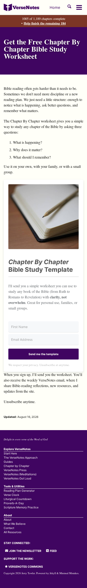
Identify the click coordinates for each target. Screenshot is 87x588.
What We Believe (15, 523)
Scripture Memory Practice (21, 507)
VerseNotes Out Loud (17, 478)
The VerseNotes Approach (21, 457)
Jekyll (53, 573)
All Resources (12, 532)
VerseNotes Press (15, 470)
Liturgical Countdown (18, 499)
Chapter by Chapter (16, 466)
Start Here (10, 453)
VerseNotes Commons (25, 566)
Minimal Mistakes (68, 573)
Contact (9, 528)
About (7, 519)
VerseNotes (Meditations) (20, 474)
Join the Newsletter (24, 551)
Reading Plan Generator (19, 490)
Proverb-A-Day (14, 503)
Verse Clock (11, 495)
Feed (53, 551)
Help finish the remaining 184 (45, 23)
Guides (8, 461)
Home (55, 7)
